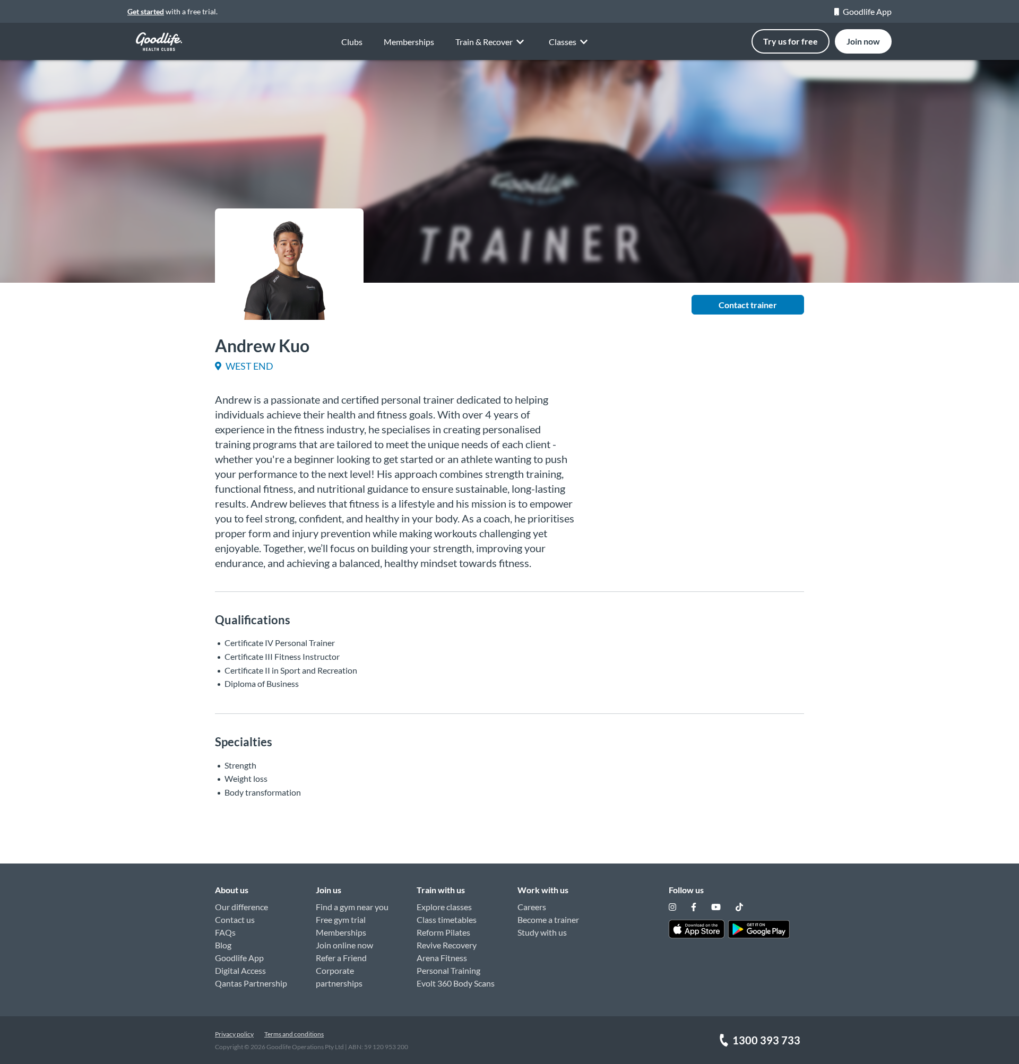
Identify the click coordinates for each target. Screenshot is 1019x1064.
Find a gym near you (352, 907)
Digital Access (240, 970)
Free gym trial (341, 919)
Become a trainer (548, 919)
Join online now (344, 945)
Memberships (409, 42)
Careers (531, 907)
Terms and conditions (294, 1034)
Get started (145, 11)
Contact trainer (748, 305)
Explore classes (444, 907)
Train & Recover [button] (484, 42)
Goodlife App (867, 11)
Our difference (241, 907)
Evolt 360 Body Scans (456, 983)
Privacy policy (234, 1034)
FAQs (225, 932)
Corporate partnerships (339, 976)
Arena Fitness (442, 958)
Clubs (351, 42)
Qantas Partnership (251, 983)
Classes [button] (562, 42)
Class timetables (447, 919)
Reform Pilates (443, 932)
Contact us (235, 919)
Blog (223, 945)
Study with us (542, 932)
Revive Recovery (447, 945)
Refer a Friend (341, 958)
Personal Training (448, 970)
